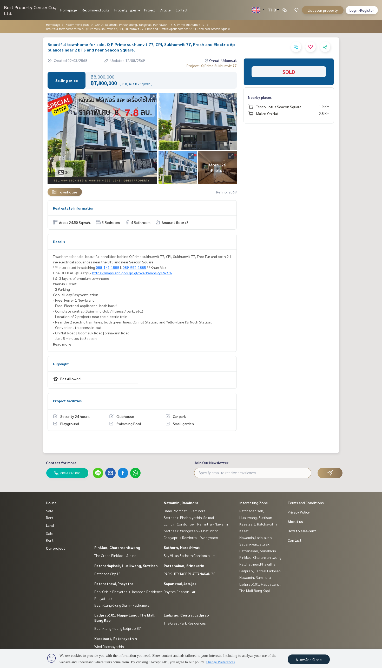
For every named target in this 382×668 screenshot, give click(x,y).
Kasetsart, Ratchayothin (115, 638)
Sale (49, 510)
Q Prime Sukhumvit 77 (189, 24)
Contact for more (61, 462)
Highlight (61, 363)
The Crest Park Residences (185, 623)
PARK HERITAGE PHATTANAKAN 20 (189, 573)
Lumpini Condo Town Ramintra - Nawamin (196, 524)
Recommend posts (95, 10)
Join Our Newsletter (211, 462)
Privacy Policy (299, 512)
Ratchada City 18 (107, 573)
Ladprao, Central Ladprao (186, 615)
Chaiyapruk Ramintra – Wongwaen (191, 537)
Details (59, 241)
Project (149, 10)
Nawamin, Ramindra (181, 502)
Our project (55, 548)
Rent (50, 517)
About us (295, 521)
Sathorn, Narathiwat (182, 547)
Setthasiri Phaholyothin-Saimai (189, 517)
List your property (323, 10)
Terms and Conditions (306, 502)
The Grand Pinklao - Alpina (115, 555)
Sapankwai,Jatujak (180, 583)
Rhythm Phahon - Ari (180, 591)
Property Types (125, 10)
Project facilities (67, 400)
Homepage (68, 10)
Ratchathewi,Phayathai (114, 583)
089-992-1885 (134, 267)
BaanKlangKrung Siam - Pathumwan (123, 605)
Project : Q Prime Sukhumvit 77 (212, 65)
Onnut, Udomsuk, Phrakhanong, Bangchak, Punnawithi (131, 24)
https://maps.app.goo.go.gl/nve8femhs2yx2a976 (132, 272)
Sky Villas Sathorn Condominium (189, 555)
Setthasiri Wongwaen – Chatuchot (191, 530)
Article (165, 10)
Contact (182, 10)
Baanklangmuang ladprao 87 (117, 628)
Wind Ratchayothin (109, 646)
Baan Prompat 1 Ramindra (185, 510)
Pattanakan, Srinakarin (184, 565)
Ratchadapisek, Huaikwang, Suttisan (126, 565)
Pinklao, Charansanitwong (117, 547)
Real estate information (73, 208)
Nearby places (260, 97)
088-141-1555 (107, 267)
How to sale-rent (302, 530)
